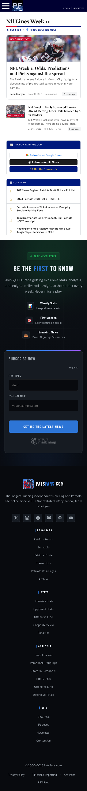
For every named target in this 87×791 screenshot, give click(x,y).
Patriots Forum (43, 539)
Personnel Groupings (43, 663)
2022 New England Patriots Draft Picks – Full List (46, 190)
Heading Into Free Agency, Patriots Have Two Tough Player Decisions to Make (44, 230)
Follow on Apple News (45, 162)
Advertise (69, 774)
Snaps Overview (43, 625)
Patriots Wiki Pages (43, 571)
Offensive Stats (43, 601)
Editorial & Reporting (44, 774)
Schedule (43, 547)
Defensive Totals (43, 694)
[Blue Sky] (49, 518)
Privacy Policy (16, 774)
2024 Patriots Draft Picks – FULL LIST (39, 199)
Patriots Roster (43, 555)
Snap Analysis (44, 655)
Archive (44, 579)
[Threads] (60, 518)
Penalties (43, 632)
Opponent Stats (43, 609)
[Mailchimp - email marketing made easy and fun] (43, 444)
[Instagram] (27, 518)
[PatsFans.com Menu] (6, 5)
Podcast (43, 724)
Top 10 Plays (43, 678)
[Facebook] (38, 518)
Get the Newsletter (45, 169)
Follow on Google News (42, 29)
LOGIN (66, 8)
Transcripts (43, 563)
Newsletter (43, 732)
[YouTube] (71, 518)
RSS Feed (15, 29)
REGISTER (78, 8)
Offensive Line (43, 617)
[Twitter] (16, 518)
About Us (44, 716)
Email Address (18, 396)
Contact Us (43, 740)
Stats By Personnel (43, 671)
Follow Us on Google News (45, 155)
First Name (16, 375)
